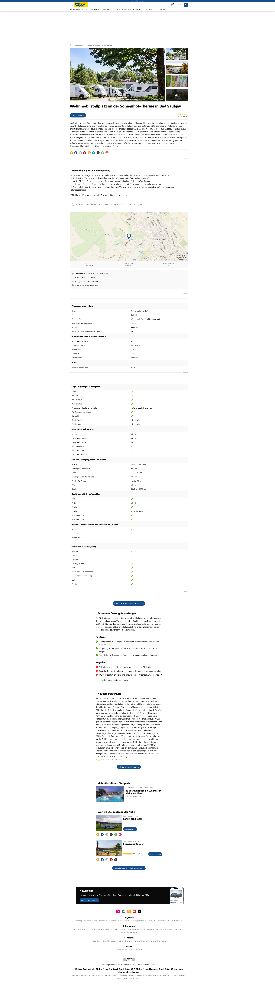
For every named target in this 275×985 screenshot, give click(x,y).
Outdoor (174, 975)
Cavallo (115, 975)
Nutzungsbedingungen (94, 929)
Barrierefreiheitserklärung (136, 929)
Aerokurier (75, 975)
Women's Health (135, 978)
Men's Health (152, 975)
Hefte (136, 1)
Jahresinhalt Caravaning (158, 941)
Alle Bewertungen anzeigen (129, 767)
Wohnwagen (106, 9)
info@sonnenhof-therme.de (86, 281)
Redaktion (178, 929)
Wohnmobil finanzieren (175, 921)
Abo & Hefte (96, 941)
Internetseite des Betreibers (86, 285)
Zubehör (117, 9)
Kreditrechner (161, 921)
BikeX (99, 975)
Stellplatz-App (103, 921)
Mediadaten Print (136, 950)
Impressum (150, 929)
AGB (83, 929)
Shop (95, 921)
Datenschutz (109, 929)
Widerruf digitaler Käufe (129, 932)
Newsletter (87, 921)
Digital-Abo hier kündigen (164, 929)
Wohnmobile (94, 9)
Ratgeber (149, 9)
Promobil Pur (128, 921)
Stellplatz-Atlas (139, 921)
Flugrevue (123, 975)
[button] (117, 74)
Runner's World (122, 978)
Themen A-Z (151, 921)
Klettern (131, 975)
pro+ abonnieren (116, 921)
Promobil (182, 975)
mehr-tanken (141, 975)
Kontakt (76, 929)
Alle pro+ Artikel (75, 9)
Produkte (142, 1)
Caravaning (78, 921)
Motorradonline (164, 975)
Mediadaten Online (122, 950)
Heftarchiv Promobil (109, 941)
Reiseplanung (137, 9)
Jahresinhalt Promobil (141, 941)
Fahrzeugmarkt (160, 9)
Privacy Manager (120, 929)
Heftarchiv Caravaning (125, 941)
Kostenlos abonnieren (89, 900)
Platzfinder (125, 9)
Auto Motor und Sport (88, 975)
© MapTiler (180, 255)
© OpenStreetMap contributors (181, 257)
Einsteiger (85, 9)
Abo (132, 1)
